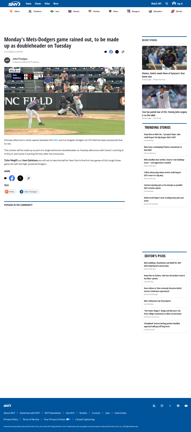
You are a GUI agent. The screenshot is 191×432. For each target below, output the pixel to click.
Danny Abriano (150, 153)
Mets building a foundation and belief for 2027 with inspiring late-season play (162, 264)
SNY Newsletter (53, 412)
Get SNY (70, 412)
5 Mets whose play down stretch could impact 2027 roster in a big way (162, 174)
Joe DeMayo (149, 140)
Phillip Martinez (159, 79)
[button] (177, 3)
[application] (64, 101)
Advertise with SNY (30, 412)
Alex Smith (157, 118)
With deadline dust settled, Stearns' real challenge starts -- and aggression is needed (164, 161)
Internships (120, 412)
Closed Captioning (84, 419)
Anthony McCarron (151, 317)
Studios (83, 412)
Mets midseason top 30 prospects (157, 300)
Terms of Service (31, 419)
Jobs (107, 412)
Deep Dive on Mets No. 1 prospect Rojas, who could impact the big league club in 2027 (162, 136)
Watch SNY (156, 3)
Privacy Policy (11, 419)
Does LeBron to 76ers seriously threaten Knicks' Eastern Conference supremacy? (163, 290)
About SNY (9, 412)
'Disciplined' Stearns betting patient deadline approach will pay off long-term (162, 325)
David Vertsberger (151, 204)
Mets (55, 140)
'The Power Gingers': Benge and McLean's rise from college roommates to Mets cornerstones (162, 312)
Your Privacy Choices (55, 419)
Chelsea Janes (149, 329)
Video (47, 3)
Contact (96, 412)
